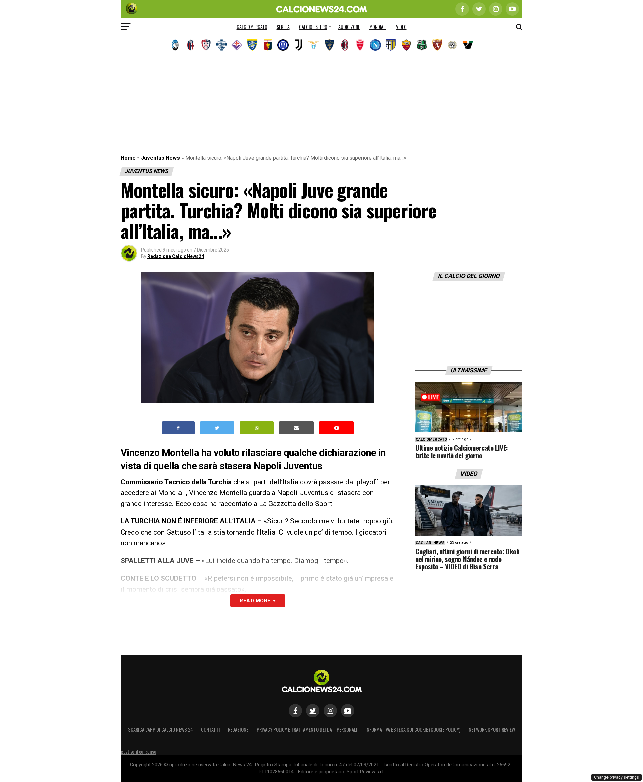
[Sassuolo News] (421, 45)
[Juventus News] (298, 45)
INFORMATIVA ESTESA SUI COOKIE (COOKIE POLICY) (412, 729)
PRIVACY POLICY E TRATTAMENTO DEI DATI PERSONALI (307, 729)
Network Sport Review (492, 729)
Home (128, 158)
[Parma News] (391, 45)
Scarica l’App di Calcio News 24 (160, 729)
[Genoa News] (267, 45)
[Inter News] (283, 45)
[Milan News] (344, 45)
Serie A (283, 26)
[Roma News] (406, 45)
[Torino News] (437, 45)
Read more (255, 601)
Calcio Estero (313, 26)
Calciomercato (252, 26)
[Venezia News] (468, 45)
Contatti (210, 729)
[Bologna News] (190, 45)
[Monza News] (360, 45)
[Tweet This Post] (217, 428)
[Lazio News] (314, 45)
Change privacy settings (616, 777)
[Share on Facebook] (178, 428)
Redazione (238, 729)
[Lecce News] (329, 45)
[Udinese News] (452, 45)
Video (401, 26)
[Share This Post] (257, 428)
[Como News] (221, 45)
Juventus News (160, 158)
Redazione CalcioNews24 (175, 256)
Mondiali (377, 26)
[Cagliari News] (206, 45)
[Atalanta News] (175, 45)
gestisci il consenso (138, 751)
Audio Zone (349, 26)
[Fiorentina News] (236, 45)
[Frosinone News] (252, 45)
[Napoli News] (375, 45)
